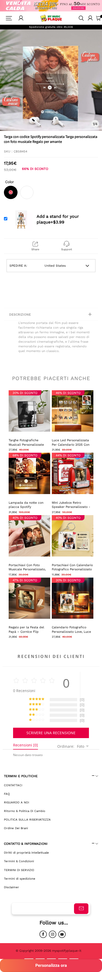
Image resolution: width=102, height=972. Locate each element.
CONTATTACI (13, 785)
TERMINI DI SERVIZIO (19, 870)
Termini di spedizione (19, 878)
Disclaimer (11, 887)
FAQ (7, 794)
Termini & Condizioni (19, 861)
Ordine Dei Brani (16, 828)
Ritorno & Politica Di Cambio (24, 811)
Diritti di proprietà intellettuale (26, 852)
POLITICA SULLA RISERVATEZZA (27, 819)
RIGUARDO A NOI (16, 802)
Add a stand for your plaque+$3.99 (58, 219)
